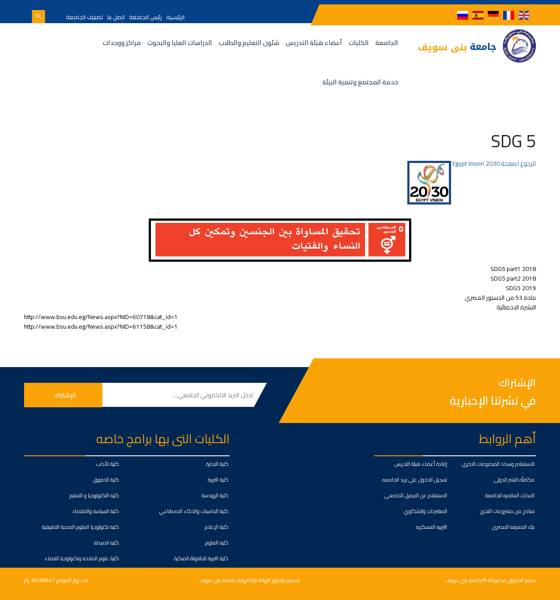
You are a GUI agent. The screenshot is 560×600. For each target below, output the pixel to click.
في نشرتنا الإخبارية (493, 400)
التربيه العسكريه (431, 527)
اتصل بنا (116, 17)
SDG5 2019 (521, 288)
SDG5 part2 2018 (513, 278)
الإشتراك (517, 383)
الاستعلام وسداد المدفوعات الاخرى (498, 464)
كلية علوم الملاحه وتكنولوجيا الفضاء (82, 558)
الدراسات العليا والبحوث (179, 42)
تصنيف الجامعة (84, 17)
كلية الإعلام (216, 527)
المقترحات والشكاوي (425, 511)
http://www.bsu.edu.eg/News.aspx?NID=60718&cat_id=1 (101, 317)
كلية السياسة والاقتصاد (95, 511)
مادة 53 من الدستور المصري (500, 297)
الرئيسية (175, 17)
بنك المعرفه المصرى (513, 527)
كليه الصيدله (106, 543)
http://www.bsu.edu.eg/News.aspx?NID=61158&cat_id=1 (101, 326)
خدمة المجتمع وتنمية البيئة (360, 82)
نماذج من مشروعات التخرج (507, 511)
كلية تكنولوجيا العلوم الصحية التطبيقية (80, 527)
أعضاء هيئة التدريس (314, 42)
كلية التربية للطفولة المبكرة (201, 558)
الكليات (359, 42)
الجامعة (386, 42)
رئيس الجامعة (145, 17)
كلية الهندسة (215, 495)
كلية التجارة (217, 464)
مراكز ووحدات (122, 42)
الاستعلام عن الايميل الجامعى (416, 495)
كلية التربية (218, 480)
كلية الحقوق (106, 480)
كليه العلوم (216, 543)
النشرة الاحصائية (516, 307)
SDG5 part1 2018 (513, 268)
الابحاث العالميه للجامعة (510, 495)
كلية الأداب (107, 464)
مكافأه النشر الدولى (514, 480)
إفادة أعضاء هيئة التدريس (420, 464)
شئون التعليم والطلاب (249, 42)
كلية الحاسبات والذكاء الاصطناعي (193, 511)
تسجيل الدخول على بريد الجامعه (414, 480)
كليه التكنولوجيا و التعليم (94, 495)
